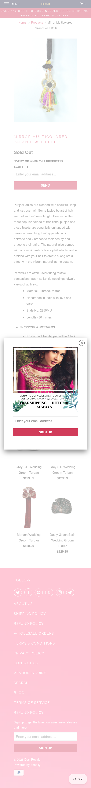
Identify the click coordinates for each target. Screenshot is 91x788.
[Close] (82, 342)
